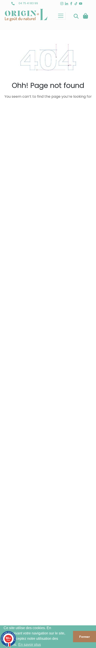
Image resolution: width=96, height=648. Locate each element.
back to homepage (48, 111)
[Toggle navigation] (61, 16)
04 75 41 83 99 (28, 3)
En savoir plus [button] (29, 644)
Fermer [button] (84, 636)
